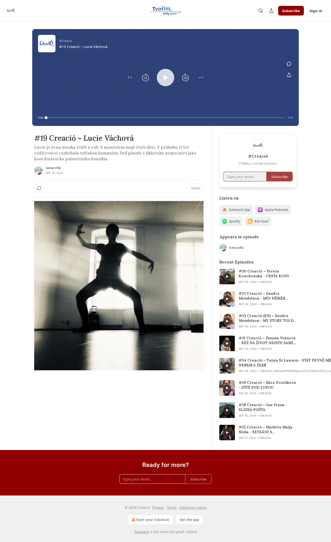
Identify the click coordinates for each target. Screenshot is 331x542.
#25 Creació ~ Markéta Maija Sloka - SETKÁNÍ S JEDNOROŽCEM (265, 429)
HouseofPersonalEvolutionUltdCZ (300, 371)
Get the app (189, 519)
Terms (172, 507)
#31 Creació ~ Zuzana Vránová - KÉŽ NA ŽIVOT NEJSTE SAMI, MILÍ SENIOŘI (267, 340)
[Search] (261, 10)
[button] (130, 77)
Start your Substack (152, 519)
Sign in (316, 10)
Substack (141, 531)
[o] (227, 276)
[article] (258, 276)
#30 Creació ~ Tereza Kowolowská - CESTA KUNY (264, 273)
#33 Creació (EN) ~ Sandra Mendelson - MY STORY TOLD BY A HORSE (266, 318)
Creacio (266, 282)
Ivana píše (53, 168)
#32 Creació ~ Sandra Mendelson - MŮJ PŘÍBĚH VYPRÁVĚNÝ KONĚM (262, 296)
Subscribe (291, 10)
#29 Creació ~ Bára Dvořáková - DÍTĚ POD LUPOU (267, 385)
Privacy (158, 507)
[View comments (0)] (289, 63)
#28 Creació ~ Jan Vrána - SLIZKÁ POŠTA (263, 407)
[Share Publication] (271, 10)
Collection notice (193, 507)
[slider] (165, 117)
